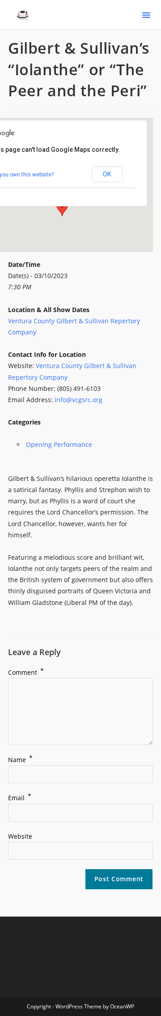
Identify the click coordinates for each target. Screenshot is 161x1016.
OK (107, 174)
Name (20, 759)
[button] (146, 14)
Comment (26, 672)
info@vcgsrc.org (78, 399)
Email (19, 797)
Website (20, 836)
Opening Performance (59, 444)
